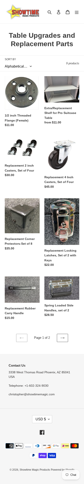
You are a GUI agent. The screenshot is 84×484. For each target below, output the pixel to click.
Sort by (10, 59)
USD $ (41, 419)
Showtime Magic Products (35, 469)
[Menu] (76, 11)
